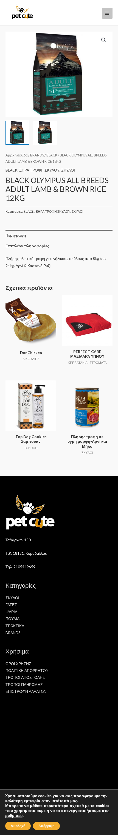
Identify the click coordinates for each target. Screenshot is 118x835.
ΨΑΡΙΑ (11, 611)
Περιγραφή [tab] (15, 235)
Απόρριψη (46, 826)
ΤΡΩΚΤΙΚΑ (14, 625)
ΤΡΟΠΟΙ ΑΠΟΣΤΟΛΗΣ (25, 677)
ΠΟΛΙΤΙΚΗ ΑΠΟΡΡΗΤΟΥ (26, 670)
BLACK (51, 155)
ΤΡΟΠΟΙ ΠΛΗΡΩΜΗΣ (24, 684)
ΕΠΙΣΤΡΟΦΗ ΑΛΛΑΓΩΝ (25, 691)
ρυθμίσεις (14, 815)
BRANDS (37, 155)
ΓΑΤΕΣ (11, 604)
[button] (104, 40)
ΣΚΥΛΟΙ (68, 170)
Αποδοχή (18, 826)
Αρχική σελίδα (16, 155)
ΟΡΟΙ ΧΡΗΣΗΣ (18, 663)
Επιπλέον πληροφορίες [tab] (27, 245)
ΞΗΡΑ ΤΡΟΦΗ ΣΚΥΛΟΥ (39, 170)
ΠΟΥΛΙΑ (12, 618)
